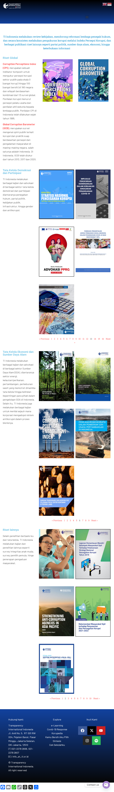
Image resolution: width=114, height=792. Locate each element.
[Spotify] (96, 740)
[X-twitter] (91, 730)
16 (103, 338)
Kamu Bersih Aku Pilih (57, 737)
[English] (104, 4)
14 (95, 338)
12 (87, 338)
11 (83, 338)
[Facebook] (82, 730)
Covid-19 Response (57, 729)
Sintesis (57, 740)
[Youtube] (101, 730)
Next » (94, 520)
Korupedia (57, 733)
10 (80, 338)
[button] (87, 17)
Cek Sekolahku (57, 744)
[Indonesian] (109, 4)
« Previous (44, 338)
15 (99, 338)
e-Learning (57, 725)
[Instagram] (87, 740)
